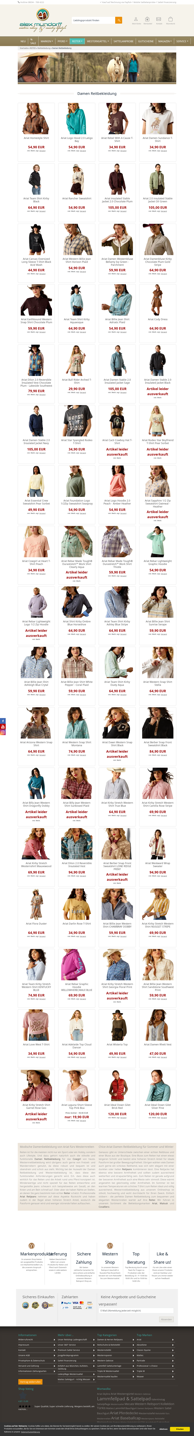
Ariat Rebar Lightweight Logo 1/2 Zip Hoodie (36, 623)
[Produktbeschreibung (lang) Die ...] (117, 178)
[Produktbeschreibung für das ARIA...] (76, 903)
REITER (76, 41)
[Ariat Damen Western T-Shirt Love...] (36, 1024)
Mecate (129, 1404)
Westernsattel (117, 1404)
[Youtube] (170, 1246)
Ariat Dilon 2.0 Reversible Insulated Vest (77, 864)
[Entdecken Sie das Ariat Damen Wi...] (117, 1024)
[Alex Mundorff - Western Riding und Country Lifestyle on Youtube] (3, 726)
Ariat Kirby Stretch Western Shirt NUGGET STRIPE (158, 925)
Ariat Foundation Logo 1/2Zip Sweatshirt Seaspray (77, 502)
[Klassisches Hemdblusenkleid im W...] (157, 299)
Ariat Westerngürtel (122, 1393)
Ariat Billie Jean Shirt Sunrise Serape (158, 623)
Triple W (141, 1371)
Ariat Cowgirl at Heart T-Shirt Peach (36, 562)
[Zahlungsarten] (77, 1305)
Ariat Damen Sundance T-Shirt (158, 139)
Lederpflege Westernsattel (70, 1374)
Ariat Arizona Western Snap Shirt (36, 744)
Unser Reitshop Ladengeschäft (72, 1339)
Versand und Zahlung (28, 1365)
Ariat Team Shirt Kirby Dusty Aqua (117, 683)
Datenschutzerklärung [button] (30, 1432)
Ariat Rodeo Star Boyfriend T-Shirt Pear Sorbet (158, 441)
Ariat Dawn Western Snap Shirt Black (117, 744)
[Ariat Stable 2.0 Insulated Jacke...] (117, 360)
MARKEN (46, 41)
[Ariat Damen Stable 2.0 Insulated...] (157, 360)
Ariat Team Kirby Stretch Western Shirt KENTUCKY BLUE (36, 987)
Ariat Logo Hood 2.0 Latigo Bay (77, 139)
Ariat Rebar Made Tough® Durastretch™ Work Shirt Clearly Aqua (76, 564)
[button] (136, 20)
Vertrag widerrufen (30, 1381)
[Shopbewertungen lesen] (22, 1395)
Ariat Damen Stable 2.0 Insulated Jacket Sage (117, 381)
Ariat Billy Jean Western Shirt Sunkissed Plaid (76, 804)
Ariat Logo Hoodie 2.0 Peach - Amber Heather (117, 502)
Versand (42, 151)
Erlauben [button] (180, 1429)
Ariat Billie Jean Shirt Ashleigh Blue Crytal (36, 683)
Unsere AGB (24, 1355)
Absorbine (142, 1344)
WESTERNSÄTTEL (97, 41)
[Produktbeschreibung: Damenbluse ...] (157, 903)
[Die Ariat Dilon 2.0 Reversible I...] (76, 843)
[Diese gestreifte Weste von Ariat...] (157, 1024)
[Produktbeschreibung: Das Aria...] (36, 480)
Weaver (140, 1376)
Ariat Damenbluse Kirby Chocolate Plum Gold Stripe (158, 261)
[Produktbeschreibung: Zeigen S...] (157, 420)
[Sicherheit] (38, 1305)
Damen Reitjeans (145, 1408)
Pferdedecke (128, 1413)
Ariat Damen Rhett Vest (157, 1044)
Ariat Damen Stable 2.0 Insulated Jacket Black (157, 381)
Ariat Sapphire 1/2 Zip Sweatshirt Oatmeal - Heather (158, 503)
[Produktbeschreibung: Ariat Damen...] (117, 903)
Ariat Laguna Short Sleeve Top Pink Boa (76, 1106)
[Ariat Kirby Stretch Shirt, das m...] (36, 1085)
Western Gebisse (105, 1360)
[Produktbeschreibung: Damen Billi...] (157, 964)
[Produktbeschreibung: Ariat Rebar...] (76, 964)
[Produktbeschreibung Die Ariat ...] (157, 178)
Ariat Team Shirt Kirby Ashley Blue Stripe (117, 623)
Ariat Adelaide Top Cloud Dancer (76, 1046)
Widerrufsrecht (25, 1339)
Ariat (154, 1203)
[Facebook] (154, 1246)
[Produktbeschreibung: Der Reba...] (36, 601)
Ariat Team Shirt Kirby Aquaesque (77, 321)
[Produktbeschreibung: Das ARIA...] (157, 662)
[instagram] (162, 1246)
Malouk (164, 1203)
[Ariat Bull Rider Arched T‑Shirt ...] (76, 360)
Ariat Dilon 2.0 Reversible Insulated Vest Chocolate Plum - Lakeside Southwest (36, 382)
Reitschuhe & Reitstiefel (108, 1344)
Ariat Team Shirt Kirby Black (36, 200)
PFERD (61, 41)
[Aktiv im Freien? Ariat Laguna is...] (76, 1085)
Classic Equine (144, 1350)
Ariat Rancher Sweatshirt (76, 198)
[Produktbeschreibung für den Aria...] (36, 903)
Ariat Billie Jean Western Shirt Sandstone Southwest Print (158, 987)
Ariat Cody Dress (157, 319)
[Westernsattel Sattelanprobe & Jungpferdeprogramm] (110, 1246)
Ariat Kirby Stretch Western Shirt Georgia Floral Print (117, 985)
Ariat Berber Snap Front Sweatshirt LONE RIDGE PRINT (117, 866)
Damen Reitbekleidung (47, 1159)
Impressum (23, 1344)
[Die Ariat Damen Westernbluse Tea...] (36, 843)
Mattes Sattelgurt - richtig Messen (74, 1379)
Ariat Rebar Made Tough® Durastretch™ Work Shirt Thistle (117, 564)
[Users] (136, 1246)
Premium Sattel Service (69, 1350)
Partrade (141, 1360)
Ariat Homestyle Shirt (36, 138)
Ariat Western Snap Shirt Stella (157, 683)
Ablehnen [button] (163, 1429)
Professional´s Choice (147, 1365)
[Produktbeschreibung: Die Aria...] (117, 722)
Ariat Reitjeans (28, 1196)
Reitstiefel (159, 1418)
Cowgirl (77, 1159)
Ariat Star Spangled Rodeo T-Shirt (76, 441)
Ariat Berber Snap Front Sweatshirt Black (158, 744)
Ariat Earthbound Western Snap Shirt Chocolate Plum (36, 321)
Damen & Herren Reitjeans (110, 1339)
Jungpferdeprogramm (68, 1355)
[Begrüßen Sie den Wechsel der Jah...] (117, 1085)
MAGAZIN (164, 41)
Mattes (140, 1355)
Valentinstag (158, 1399)
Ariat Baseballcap (126, 1418)
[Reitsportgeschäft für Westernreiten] (84, 1246)
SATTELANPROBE (123, 41)
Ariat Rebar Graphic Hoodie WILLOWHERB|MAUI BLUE (76, 987)
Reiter (67, 1193)
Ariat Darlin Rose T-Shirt (77, 923)
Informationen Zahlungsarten (32, 1371)
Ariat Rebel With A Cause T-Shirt (117, 139)
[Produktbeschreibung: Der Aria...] (117, 480)
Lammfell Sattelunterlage (109, 1365)
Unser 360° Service (67, 1344)
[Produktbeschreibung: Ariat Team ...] (36, 964)
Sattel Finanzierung (67, 1360)
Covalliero (104, 1206)
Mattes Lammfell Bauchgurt (121, 1408)
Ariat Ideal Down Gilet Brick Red (117, 1106)
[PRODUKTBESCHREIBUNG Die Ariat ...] (117, 239)
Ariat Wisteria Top (117, 1044)
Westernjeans (147, 1418)
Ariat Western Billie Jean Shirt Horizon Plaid (77, 260)
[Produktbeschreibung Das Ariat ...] (76, 178)
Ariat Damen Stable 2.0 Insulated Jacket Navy (36, 441)
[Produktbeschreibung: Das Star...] (76, 420)
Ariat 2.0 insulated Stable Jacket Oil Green (158, 200)
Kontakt (22, 1350)
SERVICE (181, 41)
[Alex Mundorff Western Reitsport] (31, 1246)
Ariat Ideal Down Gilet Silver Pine (158, 1106)
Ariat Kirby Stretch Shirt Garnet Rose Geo (36, 1106)
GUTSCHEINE (146, 41)
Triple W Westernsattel (108, 1371)
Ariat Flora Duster (36, 923)
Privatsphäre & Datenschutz (31, 1360)
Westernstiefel (104, 1350)
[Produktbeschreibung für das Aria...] (76, 1024)
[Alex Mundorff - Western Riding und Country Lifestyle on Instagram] (3, 732)
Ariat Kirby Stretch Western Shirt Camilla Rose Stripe (158, 804)
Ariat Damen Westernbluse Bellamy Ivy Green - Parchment (117, 261)
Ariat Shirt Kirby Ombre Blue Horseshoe (77, 623)
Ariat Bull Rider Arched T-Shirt (77, 381)
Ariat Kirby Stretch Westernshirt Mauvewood (36, 864)
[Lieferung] (57, 1246)
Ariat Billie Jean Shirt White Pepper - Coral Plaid (77, 683)
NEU (23, 41)
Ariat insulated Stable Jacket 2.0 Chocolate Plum (117, 200)
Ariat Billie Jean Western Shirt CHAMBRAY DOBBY (117, 925)
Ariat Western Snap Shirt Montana (76, 744)
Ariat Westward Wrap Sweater (157, 864)
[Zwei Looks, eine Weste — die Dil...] (36, 360)
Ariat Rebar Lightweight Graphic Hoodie (158, 562)
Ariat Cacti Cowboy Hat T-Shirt (117, 441)
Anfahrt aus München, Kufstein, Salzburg (73, 1367)
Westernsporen (104, 1355)
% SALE (33, 41)
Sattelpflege (103, 1404)
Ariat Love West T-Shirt (36, 1044)
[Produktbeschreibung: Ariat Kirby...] (117, 964)
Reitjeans (127, 1169)
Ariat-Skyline (103, 1393)
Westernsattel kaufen (107, 1376)
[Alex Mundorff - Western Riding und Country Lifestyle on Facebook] (3, 721)
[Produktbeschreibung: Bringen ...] (117, 420)
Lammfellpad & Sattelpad (124, 1398)
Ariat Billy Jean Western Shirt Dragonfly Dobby (36, 804)
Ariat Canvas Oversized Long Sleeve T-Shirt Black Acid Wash (36, 261)
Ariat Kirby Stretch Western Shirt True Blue (117, 804)
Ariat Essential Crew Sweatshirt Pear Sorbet (36, 502)
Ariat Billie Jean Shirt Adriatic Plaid (117, 321)
